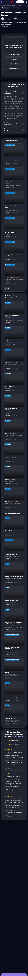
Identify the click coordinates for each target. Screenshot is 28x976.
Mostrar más (4, 26)
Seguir (15, 18)
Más (6, 288)
